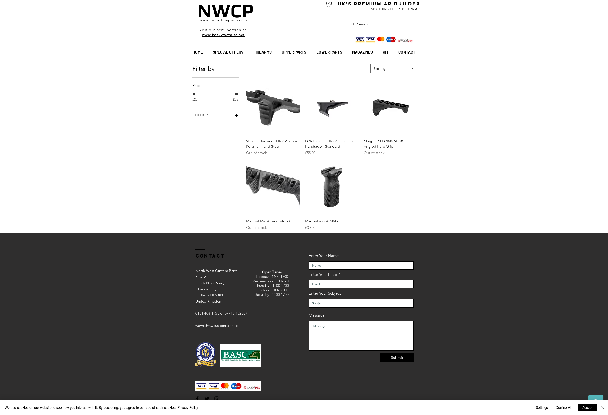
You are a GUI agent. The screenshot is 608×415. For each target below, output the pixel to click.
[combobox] (394, 68)
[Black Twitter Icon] (207, 399)
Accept (587, 407)
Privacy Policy (187, 407)
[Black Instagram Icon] (217, 399)
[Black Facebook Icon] (197, 399)
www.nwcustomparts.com (223, 20)
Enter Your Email (323, 275)
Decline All (563, 407)
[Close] (602, 407)
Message (316, 315)
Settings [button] (542, 407)
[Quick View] (273, 108)
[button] (329, 4)
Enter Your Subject (325, 293)
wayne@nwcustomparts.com (218, 325)
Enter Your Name (324, 256)
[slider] (194, 94)
